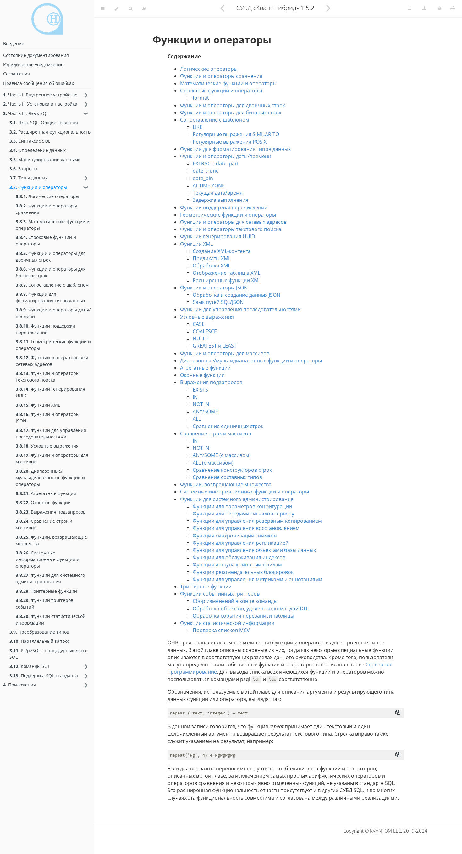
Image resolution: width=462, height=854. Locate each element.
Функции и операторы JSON (48, 417)
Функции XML (38, 405)
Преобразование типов (39, 632)
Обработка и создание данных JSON (236, 294)
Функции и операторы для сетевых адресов (52, 361)
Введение (13, 44)
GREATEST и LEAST (215, 345)
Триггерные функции (46, 591)
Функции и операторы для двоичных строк (51, 256)
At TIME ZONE (209, 185)
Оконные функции (43, 502)
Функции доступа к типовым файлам (237, 564)
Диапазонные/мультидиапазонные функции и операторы (50, 477)
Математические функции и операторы (53, 224)
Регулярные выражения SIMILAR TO (236, 134)
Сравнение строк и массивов (44, 524)
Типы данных (28, 178)
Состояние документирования (36, 55)
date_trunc (205, 170)
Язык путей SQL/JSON (218, 302)
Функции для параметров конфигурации (242, 506)
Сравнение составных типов (227, 477)
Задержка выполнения (220, 199)
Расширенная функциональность (50, 132)
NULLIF (201, 338)
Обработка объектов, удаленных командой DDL (251, 608)
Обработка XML (211, 265)
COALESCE (205, 331)
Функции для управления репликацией (241, 542)
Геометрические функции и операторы (53, 345)
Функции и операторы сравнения (46, 209)
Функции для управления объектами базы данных (254, 550)
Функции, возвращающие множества (51, 540)
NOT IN (201, 404)
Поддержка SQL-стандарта (43, 676)
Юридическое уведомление (33, 65)
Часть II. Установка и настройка (40, 104)
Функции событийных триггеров (220, 593)
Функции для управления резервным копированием (257, 520)
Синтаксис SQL (29, 141)
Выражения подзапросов (50, 512)
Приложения (19, 685)
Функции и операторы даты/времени (53, 313)
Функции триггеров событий (44, 603)
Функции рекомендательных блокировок (243, 572)
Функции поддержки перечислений (45, 329)
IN (195, 397)
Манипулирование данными (45, 160)
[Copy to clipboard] (397, 712)
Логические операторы (47, 196)
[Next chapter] (328, 8)
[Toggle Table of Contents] (102, 8)
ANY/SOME (205, 411)
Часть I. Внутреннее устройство (40, 95)
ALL (197, 418)
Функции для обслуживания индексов (239, 557)
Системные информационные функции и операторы (48, 559)
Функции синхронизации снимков (235, 535)
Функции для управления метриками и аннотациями (257, 579)
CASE (199, 324)
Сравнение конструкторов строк (232, 469)
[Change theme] (116, 8)
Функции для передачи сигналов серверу (243, 513)
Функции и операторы (38, 187)
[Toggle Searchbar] (130, 8)
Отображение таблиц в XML (226, 272)
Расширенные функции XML (227, 280)
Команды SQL (29, 666)
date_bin (203, 178)
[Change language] (439, 8)
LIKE (197, 127)
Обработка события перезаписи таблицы (243, 615)
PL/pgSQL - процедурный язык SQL (47, 653)
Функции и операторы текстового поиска (48, 376)
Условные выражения (47, 446)
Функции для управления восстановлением (246, 528)
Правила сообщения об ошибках (38, 83)
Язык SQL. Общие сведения (43, 122)
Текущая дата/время (218, 192)
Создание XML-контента (222, 251)
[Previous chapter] (222, 8)
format (201, 97)
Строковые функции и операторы (46, 240)
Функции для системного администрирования (50, 578)
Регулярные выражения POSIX (230, 141)
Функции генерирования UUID (50, 392)
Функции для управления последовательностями (51, 433)
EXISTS (200, 389)
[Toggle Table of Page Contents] (409, 8)
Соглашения (16, 74)
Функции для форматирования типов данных (50, 297)
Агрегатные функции (46, 493)
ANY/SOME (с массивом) (222, 455)
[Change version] (424, 8)
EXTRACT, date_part (216, 163)
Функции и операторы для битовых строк (51, 272)
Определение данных (37, 150)
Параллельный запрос (39, 641)
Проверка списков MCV (221, 630)
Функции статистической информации (50, 619)
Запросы (23, 169)
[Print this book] (452, 7)
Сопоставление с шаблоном (52, 285)
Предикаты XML (212, 258)
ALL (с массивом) (213, 462)
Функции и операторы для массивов (52, 458)
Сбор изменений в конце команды (235, 601)
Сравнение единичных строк (228, 426)
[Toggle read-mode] (144, 8)
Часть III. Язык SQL (25, 113)
